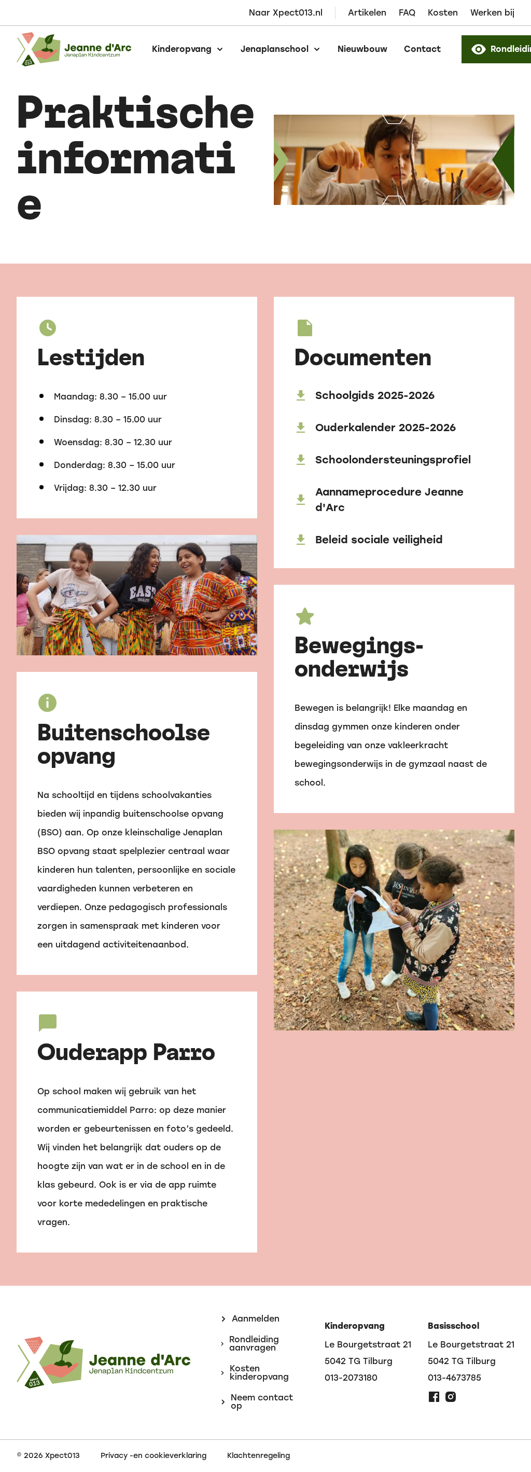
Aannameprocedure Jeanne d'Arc (389, 500)
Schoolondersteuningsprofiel (393, 459)
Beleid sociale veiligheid (379, 539)
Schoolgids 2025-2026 (375, 395)
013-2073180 (351, 1378)
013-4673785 (454, 1378)
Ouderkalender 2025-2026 (385, 427)
